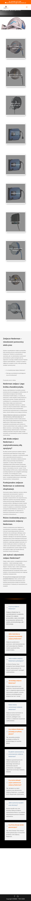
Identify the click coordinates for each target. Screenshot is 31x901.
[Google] (17, 896)
